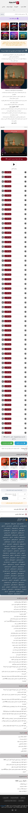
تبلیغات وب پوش (22, 791)
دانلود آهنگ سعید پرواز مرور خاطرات (18, 659)
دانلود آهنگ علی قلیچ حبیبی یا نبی (19, 604)
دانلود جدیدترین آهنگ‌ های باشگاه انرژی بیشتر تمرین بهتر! (14, 676)
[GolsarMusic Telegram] (15, 810)
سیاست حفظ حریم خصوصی (10, 800)
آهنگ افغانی (23, 751)
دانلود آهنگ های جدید (19, 509)
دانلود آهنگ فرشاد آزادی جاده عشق (19, 767)
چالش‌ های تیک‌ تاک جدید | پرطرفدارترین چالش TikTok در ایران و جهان (14, 708)
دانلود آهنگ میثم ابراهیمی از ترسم (19, 626)
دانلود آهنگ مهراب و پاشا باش (20, 647)
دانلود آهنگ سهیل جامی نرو (20, 638)
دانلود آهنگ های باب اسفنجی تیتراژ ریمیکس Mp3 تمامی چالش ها (14, 680)
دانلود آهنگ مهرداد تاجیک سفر (19, 640)
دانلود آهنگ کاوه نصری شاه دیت (19, 650)
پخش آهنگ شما (13, 18)
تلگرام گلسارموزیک (14, 797)
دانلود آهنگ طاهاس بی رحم (20, 623)
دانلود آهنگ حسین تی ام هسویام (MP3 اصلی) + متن (15, 621)
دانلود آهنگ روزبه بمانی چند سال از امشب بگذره (16, 764)
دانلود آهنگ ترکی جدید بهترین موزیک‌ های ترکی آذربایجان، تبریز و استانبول (14, 715)
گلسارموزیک (14, 2)
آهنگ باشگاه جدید (22, 736)
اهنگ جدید (23, 7)
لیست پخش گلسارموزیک (19, 437)
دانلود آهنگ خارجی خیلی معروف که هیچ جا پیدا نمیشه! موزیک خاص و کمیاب (14, 668)
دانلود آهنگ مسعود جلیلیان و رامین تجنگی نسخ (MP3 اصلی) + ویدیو (13, 770)
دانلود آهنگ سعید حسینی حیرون (19, 645)
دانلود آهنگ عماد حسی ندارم (20, 607)
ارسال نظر (5, 498)
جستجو (2, 14)
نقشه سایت (21, 800)
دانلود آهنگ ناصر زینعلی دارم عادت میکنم (17, 662)
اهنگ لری (24, 748)
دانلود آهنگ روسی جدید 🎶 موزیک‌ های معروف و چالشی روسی (14, 727)
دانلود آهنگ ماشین (19, 514)
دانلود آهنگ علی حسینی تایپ (20, 609)
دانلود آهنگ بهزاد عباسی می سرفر (19, 652)
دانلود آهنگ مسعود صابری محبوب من (18, 635)
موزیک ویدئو (9, 7)
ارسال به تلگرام (20, 443)
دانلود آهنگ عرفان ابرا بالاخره (20, 602)
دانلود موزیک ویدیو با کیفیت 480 (13, 159)
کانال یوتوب (5, 797)
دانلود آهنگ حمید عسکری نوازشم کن (18, 633)
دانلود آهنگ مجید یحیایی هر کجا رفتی (18, 618)
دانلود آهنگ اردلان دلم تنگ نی (20, 628)
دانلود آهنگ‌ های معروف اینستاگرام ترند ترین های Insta (14, 711)
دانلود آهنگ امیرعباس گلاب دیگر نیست (18, 657)
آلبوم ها (16, 7)
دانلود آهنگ (8, 172)
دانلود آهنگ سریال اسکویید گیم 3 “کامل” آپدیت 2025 (15, 759)
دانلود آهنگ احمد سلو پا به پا (20, 616)
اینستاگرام (23, 797)
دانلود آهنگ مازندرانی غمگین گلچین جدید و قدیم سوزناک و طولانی (14, 722)
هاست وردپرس (23, 786)
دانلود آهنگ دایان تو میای (20, 630)
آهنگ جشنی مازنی (22, 746)
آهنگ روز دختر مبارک (21, 741)
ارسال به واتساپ (6, 443)
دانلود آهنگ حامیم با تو (21, 654)
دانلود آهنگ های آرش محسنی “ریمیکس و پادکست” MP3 (14, 718)
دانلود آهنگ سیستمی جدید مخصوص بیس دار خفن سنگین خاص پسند (14, 673)
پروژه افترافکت (23, 784)
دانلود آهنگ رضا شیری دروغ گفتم (19, 664)
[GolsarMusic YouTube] (12, 810)
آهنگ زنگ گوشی (22, 744)
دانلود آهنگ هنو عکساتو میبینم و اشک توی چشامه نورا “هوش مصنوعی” (15, 613)
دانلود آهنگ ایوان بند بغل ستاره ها (19, 642)
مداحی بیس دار (23, 739)
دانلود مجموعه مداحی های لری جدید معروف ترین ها (12, 51)
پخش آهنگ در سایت (21, 788)
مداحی (3, 7)
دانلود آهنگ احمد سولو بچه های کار (19, 762)
